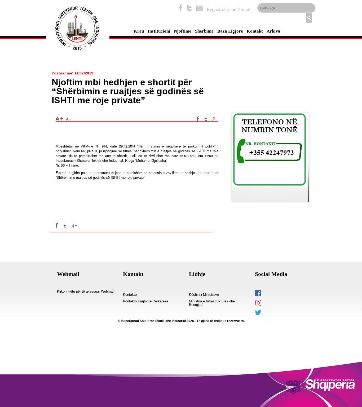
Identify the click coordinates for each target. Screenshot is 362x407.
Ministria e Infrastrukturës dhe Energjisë (212, 303)
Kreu (139, 31)
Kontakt (255, 31)
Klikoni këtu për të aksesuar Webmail (85, 291)
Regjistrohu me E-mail (228, 9)
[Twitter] (189, 7)
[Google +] (215, 119)
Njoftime (182, 31)
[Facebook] (181, 7)
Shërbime (204, 31)
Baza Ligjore (230, 31)
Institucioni (159, 31)
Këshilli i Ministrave (204, 295)
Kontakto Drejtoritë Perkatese (145, 301)
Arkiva (273, 31)
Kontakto (130, 295)
